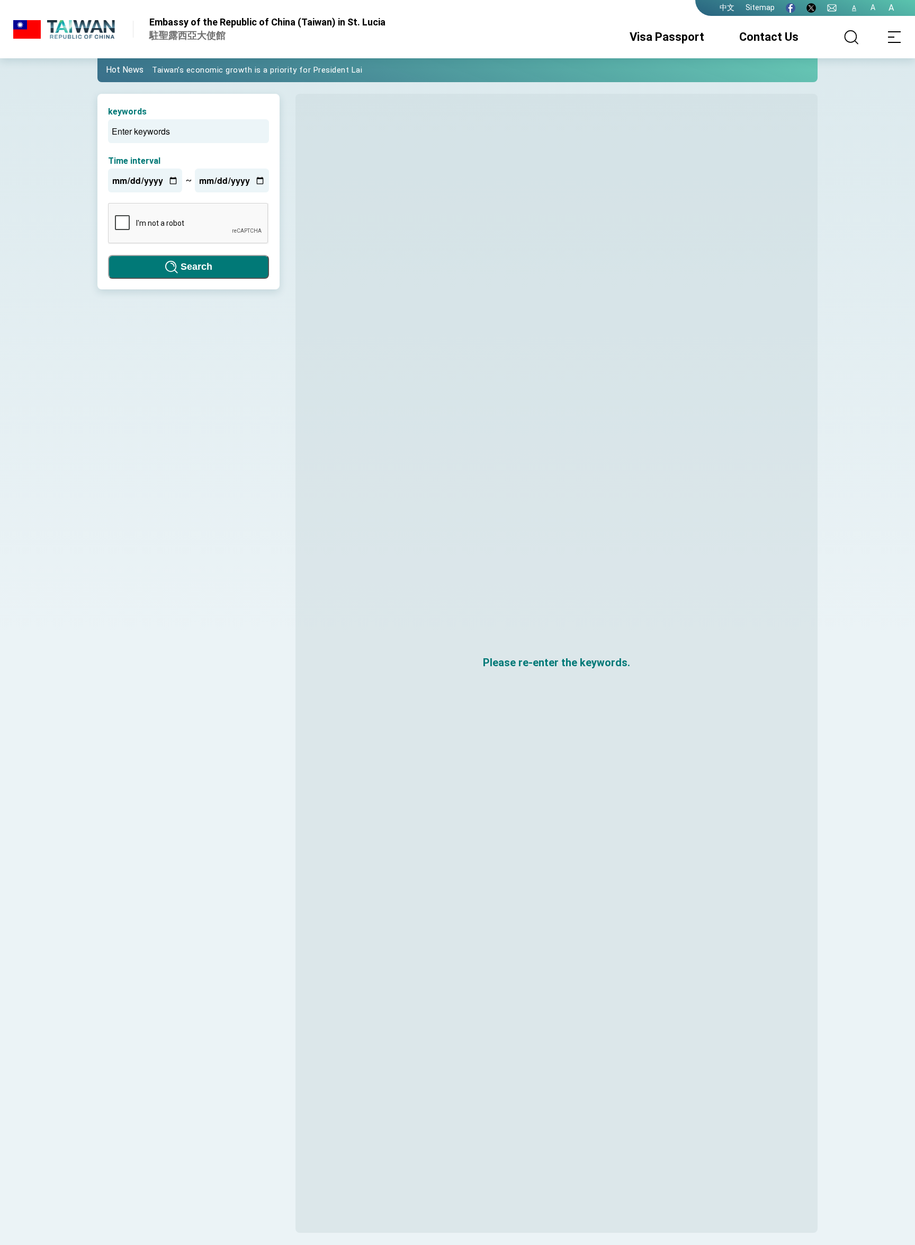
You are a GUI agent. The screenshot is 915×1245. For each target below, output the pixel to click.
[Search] (851, 37)
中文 (727, 7)
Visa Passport (667, 36)
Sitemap (760, 7)
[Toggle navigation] (894, 37)
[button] (113, 69)
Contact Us (769, 36)
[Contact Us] (832, 8)
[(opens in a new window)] (790, 8)
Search (196, 266)
